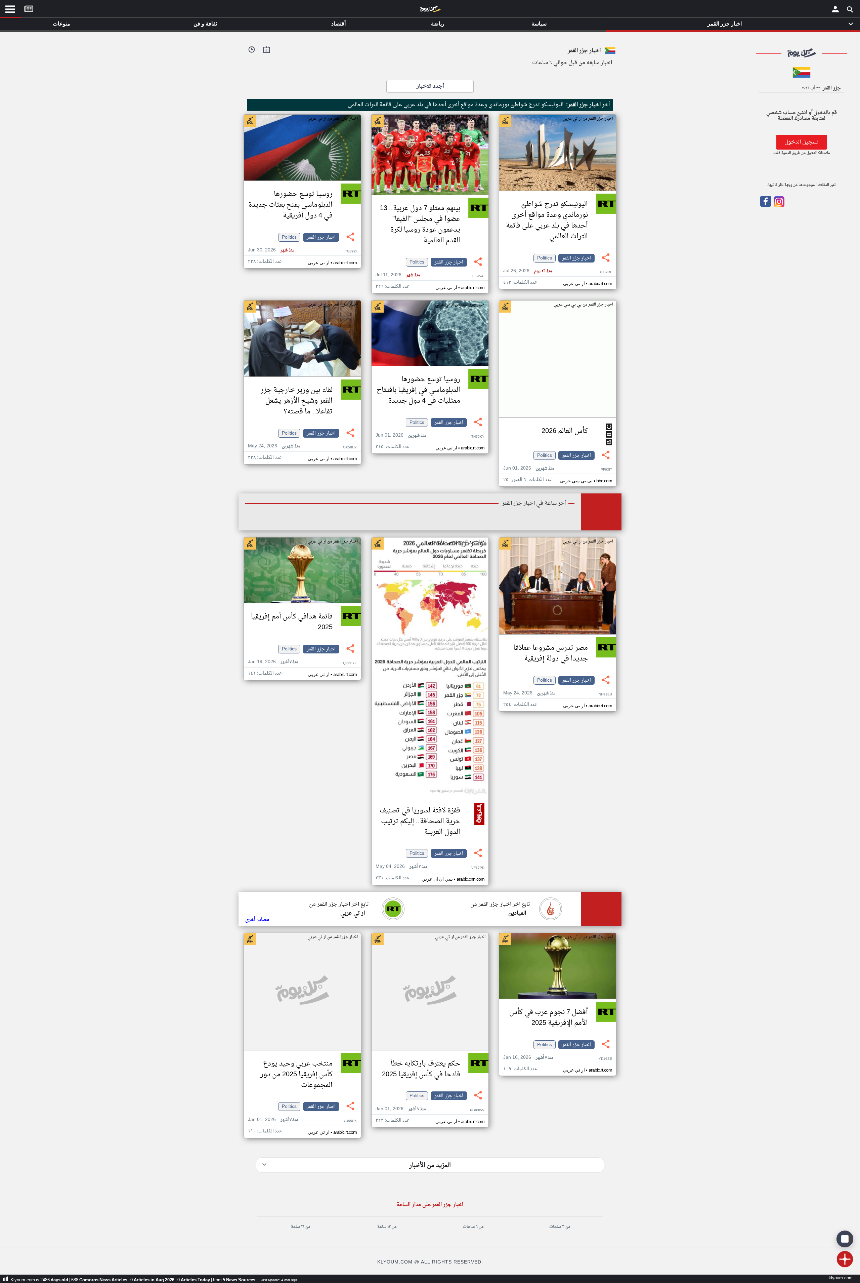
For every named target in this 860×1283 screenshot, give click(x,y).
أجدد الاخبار (430, 86)
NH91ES (605, 694)
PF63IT (606, 470)
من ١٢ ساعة (386, 1227)
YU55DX (350, 1121)
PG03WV (477, 1110)
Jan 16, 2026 (528, 1057)
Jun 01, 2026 (528, 468)
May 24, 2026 (274, 446)
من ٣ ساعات (559, 1227)
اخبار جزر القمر (576, 258)
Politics (544, 258)
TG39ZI (351, 251)
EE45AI (478, 276)
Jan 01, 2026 (401, 1109)
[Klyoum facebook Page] (765, 206)
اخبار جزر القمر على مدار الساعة (430, 1205)
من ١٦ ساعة (300, 1227)
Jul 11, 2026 (398, 275)
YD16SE (605, 1059)
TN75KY (477, 437)
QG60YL (350, 663)
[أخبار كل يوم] (430, 10)
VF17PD (477, 868)
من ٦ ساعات (473, 1227)
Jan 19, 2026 (273, 662)
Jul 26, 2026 (527, 271)
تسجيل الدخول (801, 142)
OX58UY (350, 447)
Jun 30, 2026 (271, 250)
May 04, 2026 (401, 866)
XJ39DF (606, 272)
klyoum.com (841, 1278)
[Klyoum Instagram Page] (778, 206)
